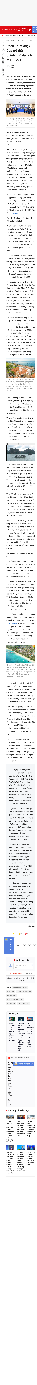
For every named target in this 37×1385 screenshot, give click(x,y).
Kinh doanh (10, 41)
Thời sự (22, 35)
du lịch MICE (11, 996)
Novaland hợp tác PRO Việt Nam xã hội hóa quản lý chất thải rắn (12, 1031)
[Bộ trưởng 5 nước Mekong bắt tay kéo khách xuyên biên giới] (31, 1147)
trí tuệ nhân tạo (23, 1003)
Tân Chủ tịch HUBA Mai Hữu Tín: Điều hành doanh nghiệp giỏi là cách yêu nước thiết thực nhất (10, 1162)
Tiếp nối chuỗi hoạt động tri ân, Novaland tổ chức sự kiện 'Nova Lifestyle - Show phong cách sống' (21, 1036)
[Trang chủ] (2, 35)
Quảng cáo (24, 29)
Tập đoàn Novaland (20, 988)
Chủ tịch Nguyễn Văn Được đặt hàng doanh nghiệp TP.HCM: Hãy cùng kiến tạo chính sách (21, 1161)
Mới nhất (6, 35)
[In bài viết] (3, 74)
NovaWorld (13, 623)
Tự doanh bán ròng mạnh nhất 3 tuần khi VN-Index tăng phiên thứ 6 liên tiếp (31, 1128)
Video (18, 35)
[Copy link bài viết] (29, 945)
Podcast (6, 29)
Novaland (14, 213)
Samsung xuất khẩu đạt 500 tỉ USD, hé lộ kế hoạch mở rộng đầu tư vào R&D (21, 1128)
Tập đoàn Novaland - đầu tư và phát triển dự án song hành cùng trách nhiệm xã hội (30, 1034)
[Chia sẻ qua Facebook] (24, 945)
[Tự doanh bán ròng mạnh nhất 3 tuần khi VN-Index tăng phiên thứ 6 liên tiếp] (31, 1117)
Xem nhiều (13, 35)
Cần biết (19, 29)
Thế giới (27, 35)
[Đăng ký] (23, 1064)
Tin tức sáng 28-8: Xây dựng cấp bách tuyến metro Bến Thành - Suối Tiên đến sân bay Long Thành (10, 1131)
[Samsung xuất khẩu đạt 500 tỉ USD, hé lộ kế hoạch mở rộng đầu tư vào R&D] (21, 1117)
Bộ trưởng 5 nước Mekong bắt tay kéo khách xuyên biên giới (31, 1158)
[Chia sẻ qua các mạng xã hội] (34, 945)
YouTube (13, 29)
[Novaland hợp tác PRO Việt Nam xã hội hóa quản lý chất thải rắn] (12, 1019)
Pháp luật (33, 35)
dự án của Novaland (24, 992)
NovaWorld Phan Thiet (15, 999)
